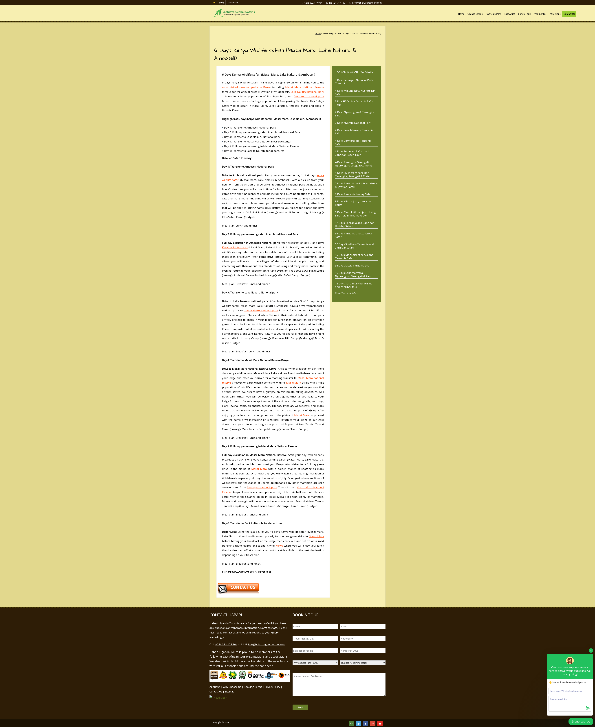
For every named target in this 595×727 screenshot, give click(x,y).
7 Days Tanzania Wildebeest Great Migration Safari (356, 185)
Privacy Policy (272, 687)
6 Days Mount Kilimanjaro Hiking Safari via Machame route (355, 213)
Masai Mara (293, 382)
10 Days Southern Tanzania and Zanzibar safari (354, 245)
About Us (214, 687)
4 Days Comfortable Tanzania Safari (353, 142)
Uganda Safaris (475, 13)
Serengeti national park (262, 487)
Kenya (279, 545)
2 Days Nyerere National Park (353, 122)
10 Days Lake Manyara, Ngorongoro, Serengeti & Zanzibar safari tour (356, 274)
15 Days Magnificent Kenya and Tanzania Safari (354, 256)
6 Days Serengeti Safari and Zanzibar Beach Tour (352, 153)
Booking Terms (253, 687)
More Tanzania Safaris (347, 293)
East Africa (509, 13)
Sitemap (229, 691)
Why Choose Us (232, 687)
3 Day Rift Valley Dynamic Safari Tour (354, 103)
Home (461, 13)
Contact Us (569, 13)
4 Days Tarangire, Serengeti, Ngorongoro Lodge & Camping (353, 163)
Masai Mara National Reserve (304, 87)
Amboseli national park (309, 96)
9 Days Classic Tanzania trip (352, 265)
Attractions (555, 13)
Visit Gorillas (540, 13)
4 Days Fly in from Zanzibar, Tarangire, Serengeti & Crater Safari (353, 174)
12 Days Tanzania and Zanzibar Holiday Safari (354, 224)
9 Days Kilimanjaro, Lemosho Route (353, 203)
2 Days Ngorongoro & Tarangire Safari (354, 113)
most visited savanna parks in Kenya (246, 87)
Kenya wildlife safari (235, 247)
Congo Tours (524, 13)
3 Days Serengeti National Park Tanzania (354, 81)
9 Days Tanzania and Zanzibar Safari (353, 235)
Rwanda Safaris (493, 13)
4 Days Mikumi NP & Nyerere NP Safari (355, 92)
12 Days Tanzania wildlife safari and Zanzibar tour (354, 285)
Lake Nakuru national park (307, 92)
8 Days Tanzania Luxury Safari (353, 194)
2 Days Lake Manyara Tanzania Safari (354, 131)
